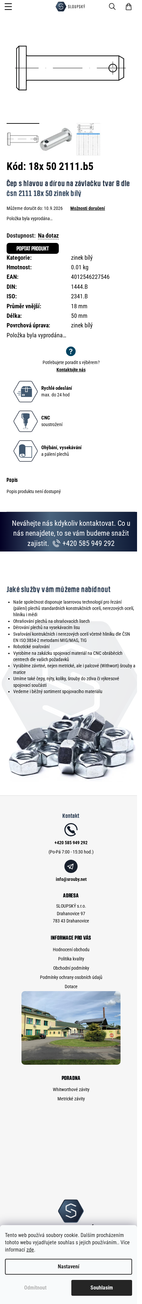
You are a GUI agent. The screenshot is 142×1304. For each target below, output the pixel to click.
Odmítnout (35, 1288)
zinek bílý (82, 257)
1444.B (79, 286)
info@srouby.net (71, 879)
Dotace (71, 986)
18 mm (79, 306)
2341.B (79, 296)
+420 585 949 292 (88, 543)
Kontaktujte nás (71, 369)
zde (30, 1250)
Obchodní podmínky (71, 968)
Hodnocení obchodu (71, 949)
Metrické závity (71, 1098)
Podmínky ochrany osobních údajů (71, 977)
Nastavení (68, 1266)
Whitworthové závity (71, 1089)
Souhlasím (101, 1288)
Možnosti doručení (87, 208)
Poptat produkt (33, 248)
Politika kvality (71, 958)
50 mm (79, 315)
